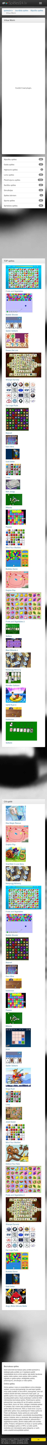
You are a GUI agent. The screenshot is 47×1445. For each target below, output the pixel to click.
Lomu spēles (23, 175)
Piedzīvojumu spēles (23, 180)
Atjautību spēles (23, 159)
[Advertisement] (23, 48)
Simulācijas (23, 190)
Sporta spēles (23, 200)
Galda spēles (23, 164)
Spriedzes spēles (23, 205)
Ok (38, 1439)
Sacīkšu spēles (23, 185)
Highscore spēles (23, 169)
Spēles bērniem (23, 195)
